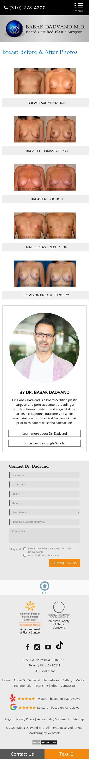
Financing (41, 686)
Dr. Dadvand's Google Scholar (44, 443)
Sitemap (78, 719)
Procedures (51, 680)
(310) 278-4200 (45, 671)
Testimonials (22, 686)
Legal (8, 719)
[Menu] (79, 5)
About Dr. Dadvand (27, 680)
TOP (44, 593)
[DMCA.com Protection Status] (44, 744)
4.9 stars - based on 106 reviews (57, 699)
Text (64, 754)
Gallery (67, 680)
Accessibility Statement (53, 719)
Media (80, 680)
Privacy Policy (25, 719)
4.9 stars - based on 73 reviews (57, 708)
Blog (54, 686)
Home (6, 680)
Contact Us (22, 754)
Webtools (54, 733)
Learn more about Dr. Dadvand (44, 433)
